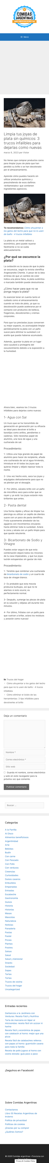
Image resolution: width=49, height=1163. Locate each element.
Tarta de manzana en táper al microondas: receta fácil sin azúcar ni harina (24, 1023)
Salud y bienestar (14, 959)
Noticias (9, 925)
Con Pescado (11, 860)
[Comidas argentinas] (24, 16)
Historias (9, 909)
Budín (8, 852)
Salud (8, 955)
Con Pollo (10, 864)
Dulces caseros (12, 879)
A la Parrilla (10, 829)
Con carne (10, 856)
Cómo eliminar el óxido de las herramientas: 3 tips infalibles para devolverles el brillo (21, 698)
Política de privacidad (16, 1120)
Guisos (8, 902)
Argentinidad (11, 841)
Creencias (10, 871)
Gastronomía (11, 898)
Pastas (8, 932)
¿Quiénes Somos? (14, 1132)
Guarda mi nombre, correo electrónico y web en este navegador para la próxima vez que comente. (24, 775)
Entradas (9, 890)
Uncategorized (12, 989)
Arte (7, 845)
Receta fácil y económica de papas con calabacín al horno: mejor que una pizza (24, 1033)
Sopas (8, 970)
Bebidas (9, 849)
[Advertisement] (24, 66)
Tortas (8, 978)
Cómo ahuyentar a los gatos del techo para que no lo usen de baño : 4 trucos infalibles (24, 687)
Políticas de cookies (15, 1124)
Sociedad (10, 966)
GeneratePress (24, 1159)
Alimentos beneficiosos (17, 837)
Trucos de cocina (13, 982)
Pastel (8, 936)
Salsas (8, 951)
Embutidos (10, 883)
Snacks (8, 963)
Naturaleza (10, 921)
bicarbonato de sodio (18, 574)
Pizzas (8, 940)
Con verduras (12, 867)
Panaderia (10, 928)
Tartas (8, 974)
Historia (9, 906)
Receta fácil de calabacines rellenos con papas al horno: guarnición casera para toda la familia (24, 1043)
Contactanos (11, 1109)
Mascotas (10, 917)
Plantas (9, 944)
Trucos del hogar (15, 679)
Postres (9, 947)
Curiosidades (11, 875)
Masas (8, 913)
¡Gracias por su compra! (17, 1128)
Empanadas (11, 887)
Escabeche (10, 894)
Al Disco (9, 833)
